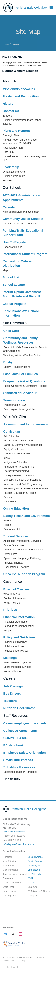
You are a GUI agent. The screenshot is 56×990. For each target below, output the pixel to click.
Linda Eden (34, 870)
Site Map (22, 961)
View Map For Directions (14, 831)
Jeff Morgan (34, 865)
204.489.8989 (18, 836)
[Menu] (51, 7)
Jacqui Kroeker (35, 857)
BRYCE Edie (34, 874)
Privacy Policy (8, 961)
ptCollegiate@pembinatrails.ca (18, 844)
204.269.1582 (15, 840)
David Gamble (35, 861)
